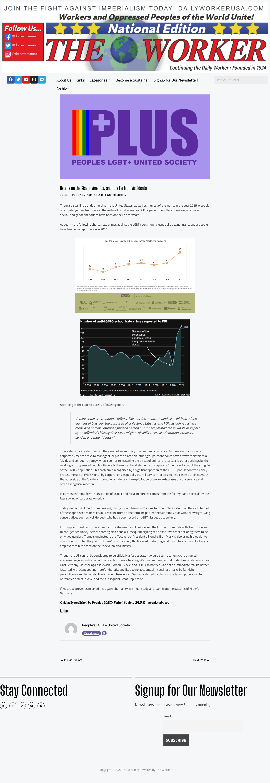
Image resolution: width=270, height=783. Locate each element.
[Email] (104, 633)
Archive (62, 88)
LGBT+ (66, 195)
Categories (99, 80)
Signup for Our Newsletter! (176, 80)
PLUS (75, 195)
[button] (100, 80)
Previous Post (71, 660)
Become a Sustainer (132, 80)
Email (167, 716)
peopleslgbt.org (158, 602)
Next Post (201, 660)
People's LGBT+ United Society (106, 625)
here (172, 517)
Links (80, 80)
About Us (64, 80)
